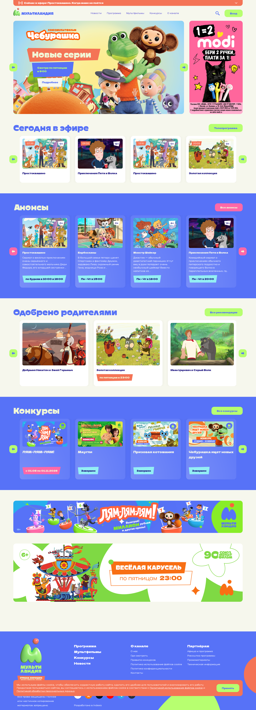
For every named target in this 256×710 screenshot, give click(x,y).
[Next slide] (184, 67)
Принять (228, 688)
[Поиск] (218, 13)
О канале (173, 13)
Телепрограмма (225, 128)
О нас (134, 651)
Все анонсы (228, 207)
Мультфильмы (135, 13)
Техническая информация (203, 664)
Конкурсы (156, 13)
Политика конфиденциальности (151, 668)
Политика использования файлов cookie (156, 664)
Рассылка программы (201, 655)
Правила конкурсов (143, 659)
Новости (96, 13)
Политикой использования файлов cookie (176, 687)
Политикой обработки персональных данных (46, 691)
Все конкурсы (227, 411)
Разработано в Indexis (88, 705)
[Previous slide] (13, 67)
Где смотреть (139, 655)
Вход (233, 13)
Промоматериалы (198, 659)
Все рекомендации (223, 312)
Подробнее (50, 82)
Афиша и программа (200, 651)
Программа (114, 13)
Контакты (137, 672)
